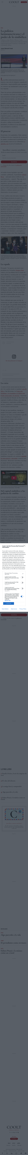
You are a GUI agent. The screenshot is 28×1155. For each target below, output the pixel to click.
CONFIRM (8, 603)
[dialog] (14, 577)
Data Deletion (5, 609)
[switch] (22, 577)
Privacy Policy (22, 609)
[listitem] (14, 574)
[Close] (24, 546)
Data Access (14, 609)
